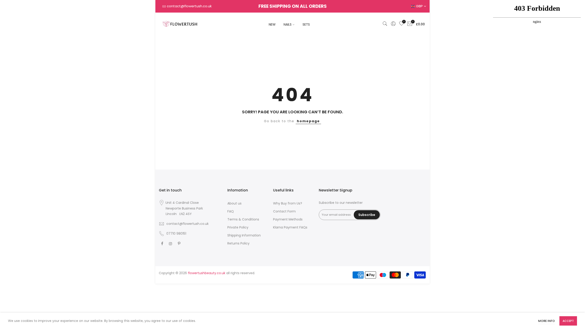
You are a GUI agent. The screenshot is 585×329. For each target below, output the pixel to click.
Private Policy (237, 227)
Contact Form (284, 211)
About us (234, 203)
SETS (306, 24)
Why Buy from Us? (287, 203)
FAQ (230, 211)
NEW (272, 24)
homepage (308, 121)
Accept (568, 321)
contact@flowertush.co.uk (189, 6)
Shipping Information (244, 235)
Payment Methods (288, 219)
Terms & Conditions (243, 219)
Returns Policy (238, 243)
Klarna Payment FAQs (290, 227)
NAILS (288, 24)
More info (546, 321)
